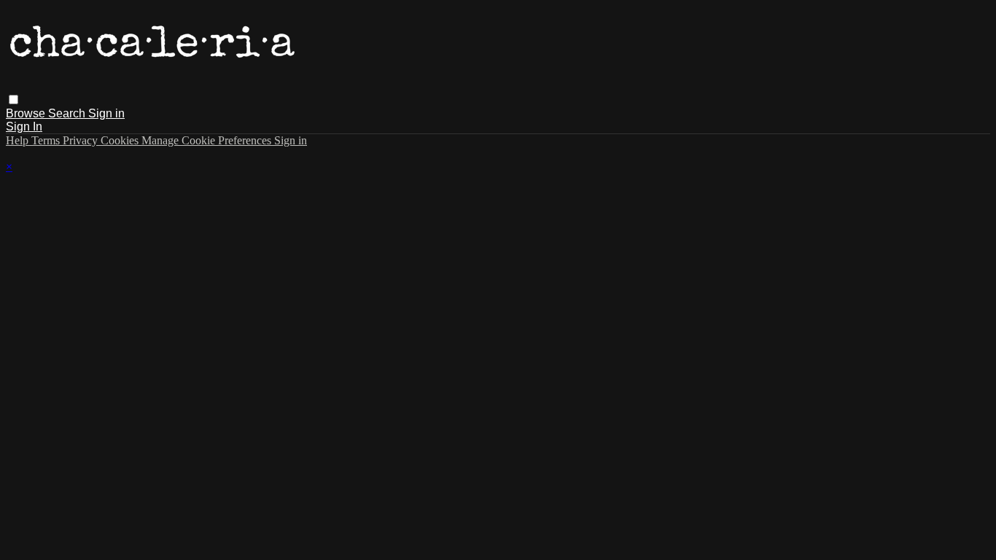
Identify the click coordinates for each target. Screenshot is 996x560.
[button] (13, 99)
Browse (27, 113)
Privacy (82, 140)
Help (18, 140)
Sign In (24, 126)
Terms (47, 140)
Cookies (121, 140)
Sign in (106, 113)
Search (68, 113)
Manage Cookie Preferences (207, 140)
